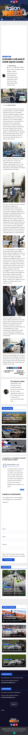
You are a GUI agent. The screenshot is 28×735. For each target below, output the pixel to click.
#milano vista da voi (12, 73)
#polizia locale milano (12, 77)
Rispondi (22, 489)
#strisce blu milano (11, 81)
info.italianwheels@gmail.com (8, 682)
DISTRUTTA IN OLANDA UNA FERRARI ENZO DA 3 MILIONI (19, 372)
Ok (14, 733)
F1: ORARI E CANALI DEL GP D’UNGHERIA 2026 (13, 632)
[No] (26, 731)
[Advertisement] (14, 39)
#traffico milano (11, 85)
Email (4, 536)
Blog (10, 56)
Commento (5, 502)
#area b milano (20, 67)
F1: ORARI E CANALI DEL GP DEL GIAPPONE (13, 447)
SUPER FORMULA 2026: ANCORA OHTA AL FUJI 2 (12, 647)
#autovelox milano (19, 69)
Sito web (4, 544)
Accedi (2, 710)
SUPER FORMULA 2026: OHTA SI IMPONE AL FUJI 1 (13, 662)
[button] (26, 19)
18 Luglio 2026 (8, 665)
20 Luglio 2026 (8, 635)
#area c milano (11, 69)
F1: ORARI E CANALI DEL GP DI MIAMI (13, 433)
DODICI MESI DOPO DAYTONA (9, 371)
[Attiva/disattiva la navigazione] (14, 19)
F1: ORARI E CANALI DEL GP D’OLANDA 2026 (13, 617)
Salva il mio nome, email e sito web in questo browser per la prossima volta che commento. (13, 555)
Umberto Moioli (11, 65)
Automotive (5, 56)
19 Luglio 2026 (8, 650)
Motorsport (9, 430)
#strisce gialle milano (12, 83)
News (11, 629)
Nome (4, 529)
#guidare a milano (11, 71)
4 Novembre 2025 (9, 593)
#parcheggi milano (11, 75)
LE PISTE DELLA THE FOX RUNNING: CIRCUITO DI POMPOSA (12, 419)
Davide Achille (15, 421)
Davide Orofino (16, 435)
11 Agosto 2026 (8, 620)
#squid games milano (12, 79)
